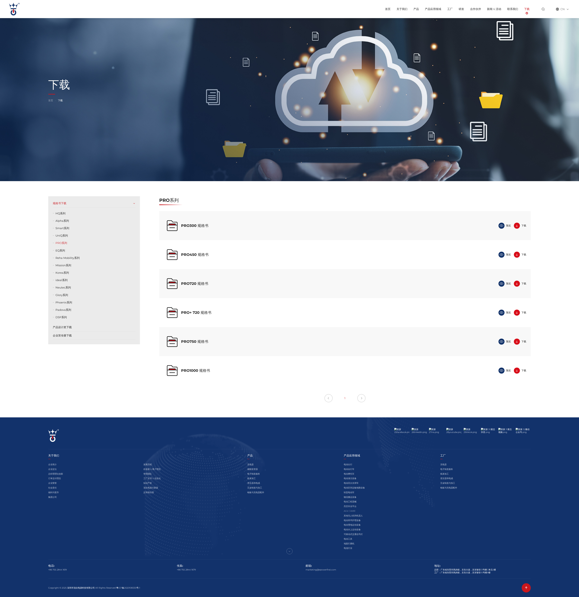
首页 (388, 9)
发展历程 (147, 464)
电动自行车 (349, 469)
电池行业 (348, 548)
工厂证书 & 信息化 (152, 478)
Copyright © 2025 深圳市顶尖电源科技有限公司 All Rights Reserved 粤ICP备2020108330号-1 (94, 587)
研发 (461, 9)
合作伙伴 (475, 9)
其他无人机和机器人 (353, 515)
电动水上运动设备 (352, 529)
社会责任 (52, 487)
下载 (527, 9)
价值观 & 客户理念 (152, 469)
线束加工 (251, 478)
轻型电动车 (349, 492)
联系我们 (512, 9)
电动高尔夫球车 (351, 483)
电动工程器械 (350, 501)
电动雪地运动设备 (352, 524)
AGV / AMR (349, 511)
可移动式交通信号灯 (353, 534)
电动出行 (348, 464)
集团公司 (52, 497)
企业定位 (52, 469)
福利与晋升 (53, 492)
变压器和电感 (253, 483)
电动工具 (348, 539)
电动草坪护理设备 (352, 520)
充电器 (250, 464)
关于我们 (402, 9)
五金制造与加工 (254, 487)
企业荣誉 (52, 483)
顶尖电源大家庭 (150, 487)
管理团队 (147, 473)
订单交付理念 (54, 478)
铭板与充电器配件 (255, 492)
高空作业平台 (350, 506)
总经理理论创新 (55, 473)
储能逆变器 (252, 469)
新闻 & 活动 (494, 9)
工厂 (450, 9)
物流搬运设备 (350, 497)
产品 (416, 9)
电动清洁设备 (350, 478)
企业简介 (52, 464)
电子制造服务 (253, 473)
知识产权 (147, 483)
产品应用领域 (433, 9)
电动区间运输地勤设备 (354, 487)
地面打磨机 (349, 543)
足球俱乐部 (148, 492)
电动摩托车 (349, 473)
